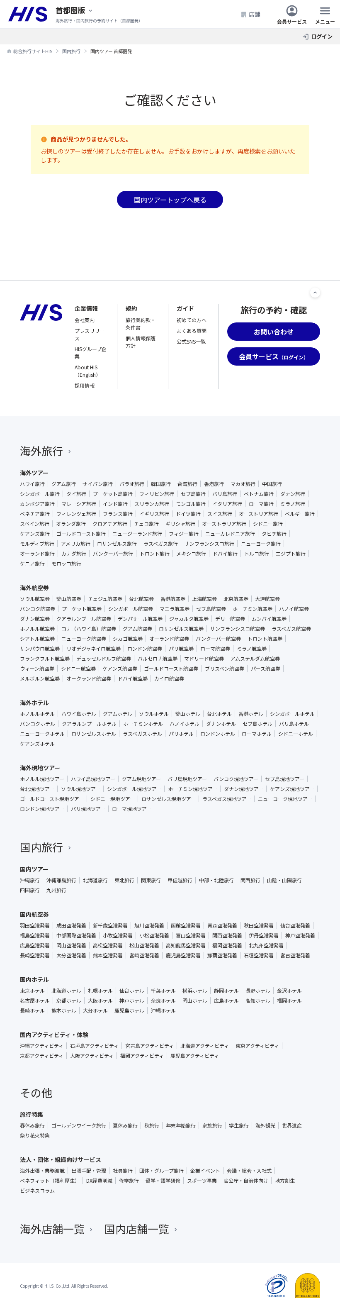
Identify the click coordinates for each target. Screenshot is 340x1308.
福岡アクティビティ (142, 1055)
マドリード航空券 (204, 658)
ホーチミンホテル (143, 723)
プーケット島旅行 (113, 493)
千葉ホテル (163, 990)
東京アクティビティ (257, 1045)
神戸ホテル (131, 1000)
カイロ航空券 (169, 678)
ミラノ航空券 (252, 648)
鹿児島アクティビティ (194, 1055)
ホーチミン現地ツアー (192, 789)
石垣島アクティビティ (94, 1045)
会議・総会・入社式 (249, 1170)
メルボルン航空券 (40, 678)
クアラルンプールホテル (89, 723)
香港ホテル (250, 713)
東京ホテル (32, 990)
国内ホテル (34, 979)
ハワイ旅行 (32, 484)
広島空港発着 (35, 945)
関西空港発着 (227, 935)
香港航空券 (172, 598)
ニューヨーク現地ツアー (285, 799)
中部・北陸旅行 (216, 880)
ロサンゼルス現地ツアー (168, 799)
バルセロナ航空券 (157, 658)
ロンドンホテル (217, 733)
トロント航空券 (265, 638)
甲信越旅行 (180, 880)
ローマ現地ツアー (131, 808)
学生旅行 (239, 1125)
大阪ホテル (100, 1000)
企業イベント (205, 1170)
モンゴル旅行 (191, 503)
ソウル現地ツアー (80, 789)
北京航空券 (235, 598)
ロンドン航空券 (144, 648)
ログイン (322, 36)
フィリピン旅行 (156, 493)
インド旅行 (115, 503)
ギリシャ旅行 (180, 523)
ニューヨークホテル (42, 733)
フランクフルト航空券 (45, 658)
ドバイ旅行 (225, 553)
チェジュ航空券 (105, 598)
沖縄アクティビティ (41, 1045)
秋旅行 (151, 1125)
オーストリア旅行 (258, 513)
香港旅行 (214, 484)
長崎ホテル (32, 1010)
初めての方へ (191, 319)
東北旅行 (124, 880)
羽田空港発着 (35, 925)
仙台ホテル (131, 990)
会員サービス (292, 21)
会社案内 (85, 319)
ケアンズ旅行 (35, 533)
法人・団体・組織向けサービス (60, 1159)
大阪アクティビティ (92, 1055)
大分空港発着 (71, 955)
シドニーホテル (295, 733)
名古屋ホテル (35, 1000)
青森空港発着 (222, 925)
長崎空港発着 (35, 955)
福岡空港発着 (227, 945)
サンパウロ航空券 (40, 648)
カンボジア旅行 (37, 503)
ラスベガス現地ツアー (226, 799)
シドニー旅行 (268, 523)
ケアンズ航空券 (119, 668)
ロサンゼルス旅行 (117, 543)
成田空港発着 (71, 925)
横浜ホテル (194, 990)
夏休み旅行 (125, 1125)
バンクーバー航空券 (218, 638)
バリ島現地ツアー (187, 779)
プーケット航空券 (82, 608)
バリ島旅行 (224, 493)
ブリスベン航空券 (224, 668)
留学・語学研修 (163, 1180)
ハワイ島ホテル (78, 713)
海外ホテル (34, 702)
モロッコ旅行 (66, 563)
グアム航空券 (137, 628)
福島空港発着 (35, 935)
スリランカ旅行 (151, 503)
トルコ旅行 (256, 553)
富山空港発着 (191, 935)
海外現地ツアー (40, 768)
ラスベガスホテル (142, 733)
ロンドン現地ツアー (42, 808)
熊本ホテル (63, 1010)
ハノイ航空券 (294, 608)
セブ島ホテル (257, 723)
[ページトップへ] (315, 293)
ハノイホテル (184, 723)
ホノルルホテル (37, 713)
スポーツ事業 (202, 1180)
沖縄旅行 (30, 880)
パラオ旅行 (131, 484)
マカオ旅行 (243, 484)
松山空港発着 (144, 945)
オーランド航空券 (169, 638)
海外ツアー (34, 473)
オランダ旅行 (71, 523)
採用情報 (85, 385)
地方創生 (285, 1180)
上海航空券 (204, 598)
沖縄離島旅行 (61, 880)
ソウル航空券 (35, 598)
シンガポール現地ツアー (134, 789)
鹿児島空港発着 (183, 955)
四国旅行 (30, 890)
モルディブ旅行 (37, 543)
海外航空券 (34, 587)
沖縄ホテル (163, 1010)
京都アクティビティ (41, 1055)
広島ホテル (226, 1000)
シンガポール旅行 (40, 493)
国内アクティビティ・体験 (54, 1034)
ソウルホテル (154, 713)
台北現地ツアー (37, 789)
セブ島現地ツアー (284, 779)
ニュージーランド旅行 (137, 533)
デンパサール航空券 (140, 618)
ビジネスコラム (37, 1190)
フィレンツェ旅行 (76, 513)
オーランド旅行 (37, 553)
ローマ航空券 (215, 648)
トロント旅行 (155, 553)
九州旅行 (56, 890)
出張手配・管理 (88, 1170)
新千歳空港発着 (110, 925)
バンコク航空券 (37, 608)
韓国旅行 (161, 484)
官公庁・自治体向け (245, 1180)
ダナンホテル (221, 723)
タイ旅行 (76, 493)
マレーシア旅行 (78, 503)
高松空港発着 (108, 945)
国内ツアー (34, 869)
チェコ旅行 (146, 523)
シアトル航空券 (37, 638)
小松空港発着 (154, 935)
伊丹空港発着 (264, 935)
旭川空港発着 (149, 925)
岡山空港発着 (71, 945)
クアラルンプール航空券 (83, 618)
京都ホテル (68, 1000)
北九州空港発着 (266, 945)
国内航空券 (34, 914)
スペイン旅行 (34, 523)
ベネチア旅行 (35, 513)
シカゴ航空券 (128, 638)
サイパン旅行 (98, 484)
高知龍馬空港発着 (186, 945)
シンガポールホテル (292, 713)
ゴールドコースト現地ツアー (52, 799)
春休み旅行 (32, 1125)
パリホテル (181, 733)
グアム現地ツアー (141, 779)
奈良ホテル (163, 1000)
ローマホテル (257, 733)
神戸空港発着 (300, 935)
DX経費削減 (99, 1180)
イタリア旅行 (227, 503)
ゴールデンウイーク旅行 (78, 1125)
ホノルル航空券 (37, 628)
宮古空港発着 (295, 955)
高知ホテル (257, 1000)
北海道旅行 (95, 880)
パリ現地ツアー (88, 808)
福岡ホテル (289, 1000)
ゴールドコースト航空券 (171, 668)
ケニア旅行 (32, 563)
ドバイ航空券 (133, 678)
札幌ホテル (100, 990)
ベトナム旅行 (259, 493)
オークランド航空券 (88, 678)
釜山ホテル (187, 713)
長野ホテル (257, 990)
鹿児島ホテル (129, 1010)
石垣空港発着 (259, 955)
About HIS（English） (88, 371)
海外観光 (265, 1125)
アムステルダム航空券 (255, 658)
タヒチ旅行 (274, 533)
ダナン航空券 (35, 618)
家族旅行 (212, 1125)
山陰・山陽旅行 (284, 880)
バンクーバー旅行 (113, 553)
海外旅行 (41, 450)
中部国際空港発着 (76, 935)
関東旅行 (151, 880)
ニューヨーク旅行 (261, 543)
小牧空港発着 (118, 935)
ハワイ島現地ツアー (93, 779)
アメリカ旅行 (75, 543)
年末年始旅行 (181, 1125)
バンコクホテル (37, 723)
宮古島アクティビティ (149, 1045)
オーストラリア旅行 (224, 523)
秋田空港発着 (259, 925)
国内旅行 (41, 846)
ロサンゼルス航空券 (181, 628)
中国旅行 (272, 484)
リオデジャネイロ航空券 (93, 648)
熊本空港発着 (108, 955)
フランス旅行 (118, 513)
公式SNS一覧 (191, 341)
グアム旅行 (63, 484)
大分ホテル (95, 1010)
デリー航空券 (230, 618)
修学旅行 (129, 1180)
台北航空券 (141, 598)
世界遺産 (292, 1125)
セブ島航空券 (211, 608)
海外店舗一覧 (52, 1228)
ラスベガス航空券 (291, 628)
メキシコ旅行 (191, 553)
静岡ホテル (226, 990)
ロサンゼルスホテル (93, 733)
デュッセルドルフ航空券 (103, 658)
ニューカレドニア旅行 (230, 533)
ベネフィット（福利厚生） (50, 1180)
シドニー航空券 (78, 668)
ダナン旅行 (292, 493)
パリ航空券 (181, 648)
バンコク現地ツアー (236, 779)
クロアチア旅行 (109, 523)
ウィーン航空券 (37, 668)
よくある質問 (191, 330)
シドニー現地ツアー (112, 799)
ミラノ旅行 (292, 503)
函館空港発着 (186, 925)
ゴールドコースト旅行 (81, 533)
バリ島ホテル (294, 723)
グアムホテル (117, 713)
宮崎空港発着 (144, 955)
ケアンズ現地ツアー (292, 789)
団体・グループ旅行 (161, 1170)
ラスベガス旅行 (160, 543)
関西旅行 (250, 880)
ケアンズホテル (37, 743)
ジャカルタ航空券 (189, 618)
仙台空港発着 (295, 925)
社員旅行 (123, 1170)
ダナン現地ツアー (243, 789)
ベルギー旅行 (300, 513)
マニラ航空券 (174, 608)
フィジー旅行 (184, 533)
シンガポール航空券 (130, 608)
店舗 (254, 14)
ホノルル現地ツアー (42, 779)
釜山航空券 (68, 598)
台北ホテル (219, 713)
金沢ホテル (289, 990)
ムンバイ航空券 (269, 618)
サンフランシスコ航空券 (237, 628)
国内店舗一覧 (136, 1228)
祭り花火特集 (35, 1135)
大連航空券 (267, 598)
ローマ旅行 (261, 503)
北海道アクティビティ (204, 1045)
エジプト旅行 (291, 553)
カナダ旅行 (73, 553)
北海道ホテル (66, 990)
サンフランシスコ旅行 (209, 543)
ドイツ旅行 (188, 513)
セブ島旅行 (193, 493)
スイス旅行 (219, 513)
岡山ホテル (194, 1000)
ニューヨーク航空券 (83, 638)
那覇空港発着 (222, 955)
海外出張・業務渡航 (42, 1170)
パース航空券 (265, 668)
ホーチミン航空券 (252, 608)
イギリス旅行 (154, 513)
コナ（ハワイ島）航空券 (88, 628)
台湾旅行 (187, 484)
